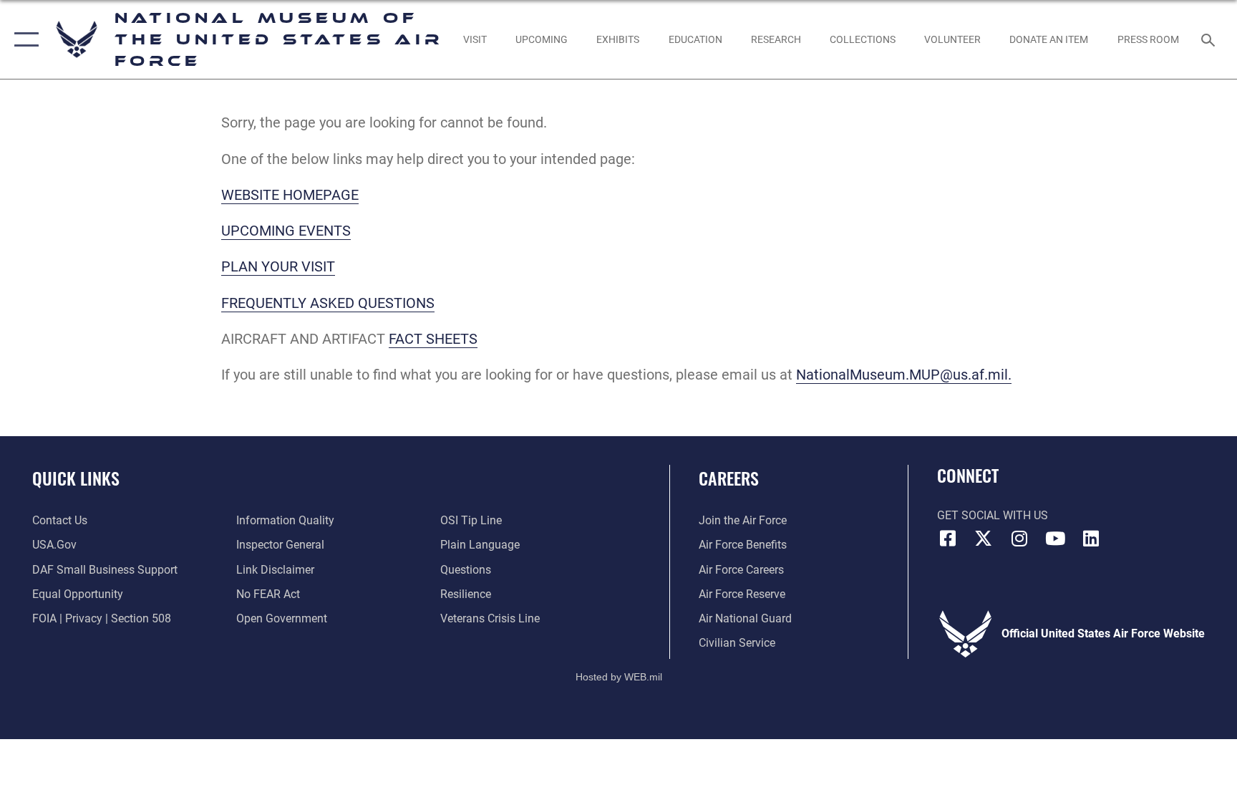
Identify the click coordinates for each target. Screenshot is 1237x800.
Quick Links (76, 478)
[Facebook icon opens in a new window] (948, 538)
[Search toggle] (1210, 39)
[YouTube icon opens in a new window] (1055, 538)
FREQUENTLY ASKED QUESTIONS (328, 303)
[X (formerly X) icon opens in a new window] (983, 538)
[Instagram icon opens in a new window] (1019, 538)
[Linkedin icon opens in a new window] (1091, 538)
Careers (729, 478)
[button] (23, 39)
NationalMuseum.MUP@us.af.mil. (904, 374)
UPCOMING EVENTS (286, 230)
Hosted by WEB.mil (619, 677)
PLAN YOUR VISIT (278, 266)
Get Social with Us (992, 515)
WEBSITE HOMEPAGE (290, 194)
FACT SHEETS (433, 338)
